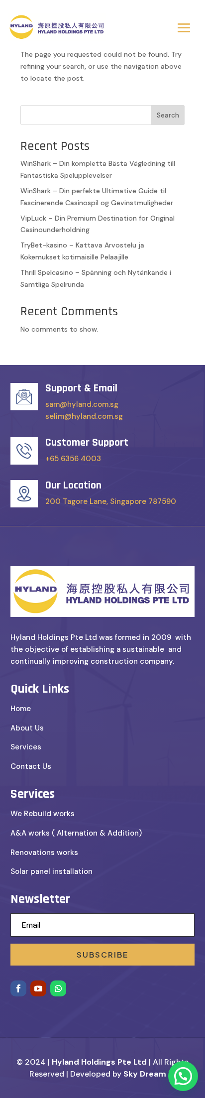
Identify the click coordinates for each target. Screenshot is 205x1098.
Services (25, 747)
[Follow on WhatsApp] (58, 988)
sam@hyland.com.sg (81, 404)
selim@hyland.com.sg (84, 416)
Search (168, 115)
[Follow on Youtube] (38, 988)
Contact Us (30, 766)
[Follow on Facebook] (18, 988)
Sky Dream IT (149, 1074)
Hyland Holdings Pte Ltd (99, 1062)
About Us (27, 728)
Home (20, 709)
